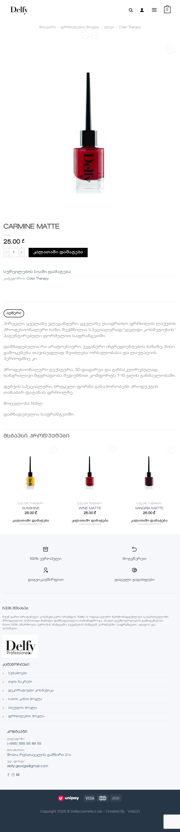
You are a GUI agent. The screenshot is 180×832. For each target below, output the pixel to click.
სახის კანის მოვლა (25, 699)
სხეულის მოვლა (22, 708)
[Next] (176, 488)
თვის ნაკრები (20, 681)
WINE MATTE (90, 508)
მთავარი (47, 27)
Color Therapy (130, 27)
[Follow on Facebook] (8, 775)
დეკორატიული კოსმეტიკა (31, 690)
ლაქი (109, 27)
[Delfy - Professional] (20, 10)
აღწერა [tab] (14, 313)
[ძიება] (131, 10)
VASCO (134, 811)
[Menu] (154, 10)
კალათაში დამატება (58, 252)
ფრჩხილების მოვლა (79, 27)
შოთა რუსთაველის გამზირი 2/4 (39, 755)
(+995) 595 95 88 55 (24, 743)
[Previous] (3, 488)
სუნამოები (17, 673)
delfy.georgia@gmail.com (27, 766)
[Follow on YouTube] (17, 775)
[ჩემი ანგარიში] (142, 10)
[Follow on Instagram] (13, 775)
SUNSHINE (31, 508)
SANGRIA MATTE (149, 508)
